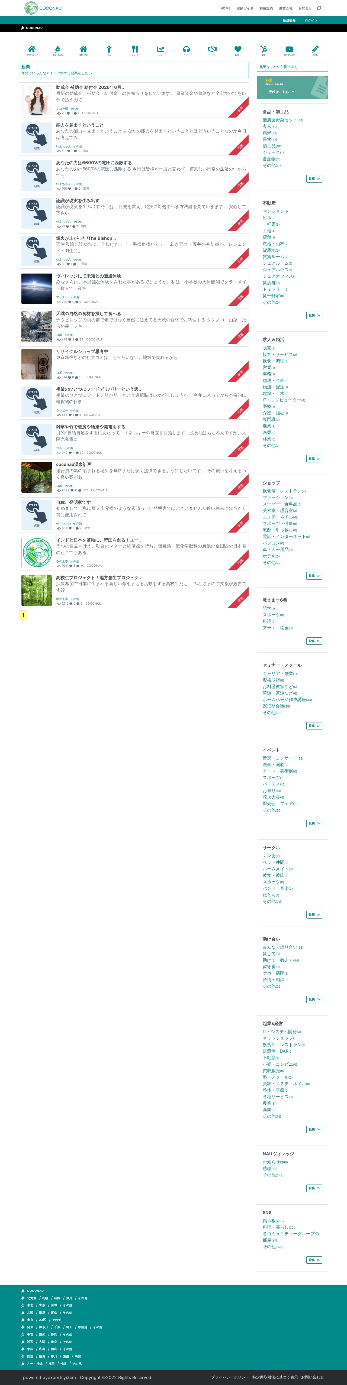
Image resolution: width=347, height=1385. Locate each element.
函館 (57, 1298)
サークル (271, 847)
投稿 (312, 178)
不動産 (269, 203)
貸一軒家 (273, 295)
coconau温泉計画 (74, 464)
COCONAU (50, 8)
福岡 (52, 1363)
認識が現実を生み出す (77, 200)
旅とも (271, 894)
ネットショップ (280, 1038)
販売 (269, 348)
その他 (272, 165)
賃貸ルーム (275, 256)
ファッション (278, 497)
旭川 (69, 1298)
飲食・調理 (275, 361)
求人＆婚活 (273, 339)
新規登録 (289, 20)
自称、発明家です (73, 502)
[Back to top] (337, 1375)
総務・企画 (275, 380)
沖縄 (63, 1363)
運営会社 (286, 8)
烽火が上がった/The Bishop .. (86, 238)
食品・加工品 (276, 111)
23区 (42, 1320)
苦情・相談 (275, 979)
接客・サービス (280, 354)
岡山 (54, 1349)
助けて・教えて (281, 960)
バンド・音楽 (278, 888)
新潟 (42, 1312)
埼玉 (69, 1327)
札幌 (45, 1298)
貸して (271, 953)
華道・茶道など (280, 693)
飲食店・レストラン (284, 491)
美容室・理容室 (280, 510)
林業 (269, 439)
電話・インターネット (286, 536)
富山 (54, 1312)
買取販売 (273, 1070)
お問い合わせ (312, 1377)
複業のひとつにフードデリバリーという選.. (98, 389)
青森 (42, 1305)
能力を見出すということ (80, 125)
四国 (30, 1356)
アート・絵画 (278, 627)
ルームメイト (278, 868)
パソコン (273, 543)
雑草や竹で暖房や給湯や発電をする (91, 426)
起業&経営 (273, 1023)
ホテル (271, 556)
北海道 (32, 1298)
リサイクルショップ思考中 (82, 351)
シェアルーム (277, 263)
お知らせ (275, 1162)
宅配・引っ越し (280, 530)
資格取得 (273, 680)
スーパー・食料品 (282, 504)
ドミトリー (275, 289)
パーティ (274, 784)
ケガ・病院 (275, 973)
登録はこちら (279, 92)
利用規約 (266, 8)
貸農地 (271, 250)
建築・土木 (275, 393)
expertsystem (62, 1377)
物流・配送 (275, 387)
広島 (42, 1349)
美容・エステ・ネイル (286, 1083)
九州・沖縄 (35, 1363)
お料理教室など (280, 686)
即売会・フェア (280, 803)
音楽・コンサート (283, 758)
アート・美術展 (280, 771)
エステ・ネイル (280, 517)
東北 (30, 1305)
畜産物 (272, 158)
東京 (30, 1320)
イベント (271, 749)
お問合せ (305, 8)
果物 (270, 139)
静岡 (54, 1334)
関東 (30, 1327)
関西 (30, 1342)
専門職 (271, 419)
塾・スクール (278, 1077)
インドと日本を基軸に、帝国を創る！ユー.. (98, 540)
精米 (270, 132)
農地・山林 (275, 243)
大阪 (42, 1342)
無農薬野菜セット (283, 119)
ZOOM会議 (276, 706)
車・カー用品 (278, 549)
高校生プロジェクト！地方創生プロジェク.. (98, 577)
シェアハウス (277, 269)
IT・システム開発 (282, 1031)
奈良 (54, 1342)
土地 (269, 230)
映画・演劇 (275, 764)
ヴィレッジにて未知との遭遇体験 (88, 275)
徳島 (42, 1356)
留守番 (271, 966)
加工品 (272, 145)
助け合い (271, 939)
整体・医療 (275, 1090)
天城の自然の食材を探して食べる (88, 313)
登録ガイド (245, 8)
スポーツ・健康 (280, 523)
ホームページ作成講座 (287, 699)
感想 (270, 1168)
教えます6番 (275, 600)
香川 (54, 1356)
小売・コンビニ (280, 1064)
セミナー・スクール (282, 665)
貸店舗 (271, 282)
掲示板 (274, 1220)
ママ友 (271, 855)
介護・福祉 (275, 413)
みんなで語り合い (283, 947)
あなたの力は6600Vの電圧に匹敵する (94, 162)
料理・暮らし (280, 1227)
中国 (30, 1349)
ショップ (271, 482)
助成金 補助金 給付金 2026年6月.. (90, 87)
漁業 (269, 432)
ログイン (311, 20)
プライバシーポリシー (230, 1377)
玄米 (270, 126)
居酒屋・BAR (278, 1051)
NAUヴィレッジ (278, 1153)
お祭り (272, 790)
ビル (269, 217)
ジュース (274, 152)
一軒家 (271, 224)
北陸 (30, 1312)
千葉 (57, 1327)
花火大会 (273, 797)
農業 (269, 426)
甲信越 (83, 1327)
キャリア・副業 (280, 673)
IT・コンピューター (284, 400)
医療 (269, 406)
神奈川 (44, 1327)
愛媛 (66, 1356)
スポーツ (273, 614)
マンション (275, 211)
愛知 (42, 1334)
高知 (78, 1356)
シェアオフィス (280, 276)
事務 (269, 374)
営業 (269, 367)
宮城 (54, 1305)
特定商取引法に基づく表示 (275, 1377)
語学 (269, 608)
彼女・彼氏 (275, 875)
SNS (267, 1212)
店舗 (269, 237)
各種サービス (278, 1096)
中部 (30, 1334)
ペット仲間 (275, 862)
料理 (269, 621)
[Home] (31, 8)
